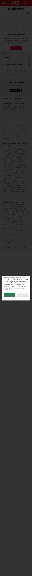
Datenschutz (7, 299)
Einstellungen (22, 295)
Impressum (14, 299)
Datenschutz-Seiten (19, 290)
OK (9, 295)
